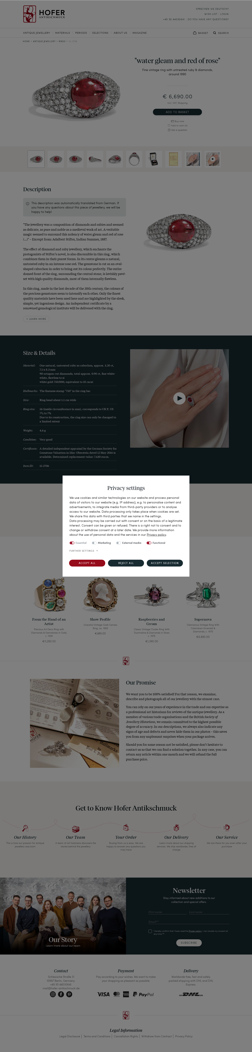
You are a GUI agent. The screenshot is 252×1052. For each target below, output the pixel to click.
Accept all (87, 563)
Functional (159, 543)
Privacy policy (156, 534)
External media (131, 543)
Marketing (104, 543)
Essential (81, 543)
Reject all (126, 563)
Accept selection (165, 563)
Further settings (81, 551)
